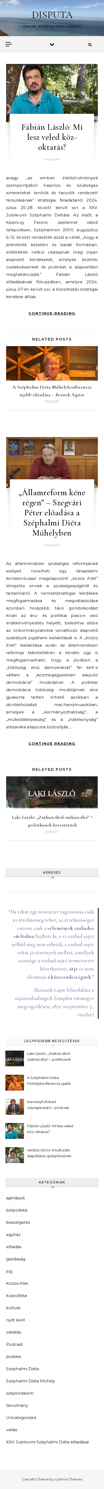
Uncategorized (21, 1417)
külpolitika (16, 1295)
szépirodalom (20, 1393)
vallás (11, 1429)
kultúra (13, 1307)
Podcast (14, 1344)
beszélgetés (18, 1222)
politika (13, 1356)
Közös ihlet (17, 1283)
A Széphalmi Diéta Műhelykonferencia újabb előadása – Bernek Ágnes (49, 1081)
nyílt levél (15, 1319)
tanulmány (17, 1405)
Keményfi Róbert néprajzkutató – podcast (48, 1105)
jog (9, 1271)
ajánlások (15, 1197)
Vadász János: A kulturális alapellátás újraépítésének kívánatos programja (49, 1153)
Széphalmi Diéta (22, 1368)
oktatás (13, 1332)
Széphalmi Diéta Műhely (30, 1380)
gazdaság (15, 1258)
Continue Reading (52, 313)
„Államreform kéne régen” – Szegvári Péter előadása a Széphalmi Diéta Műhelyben (52, 512)
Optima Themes (68, 1479)
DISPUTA (52, 15)
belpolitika (16, 1210)
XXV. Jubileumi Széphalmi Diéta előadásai (47, 1441)
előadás (13, 1246)
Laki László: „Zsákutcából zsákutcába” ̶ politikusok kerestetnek (49, 1057)
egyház (13, 1234)
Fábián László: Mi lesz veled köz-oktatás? (52, 137)
